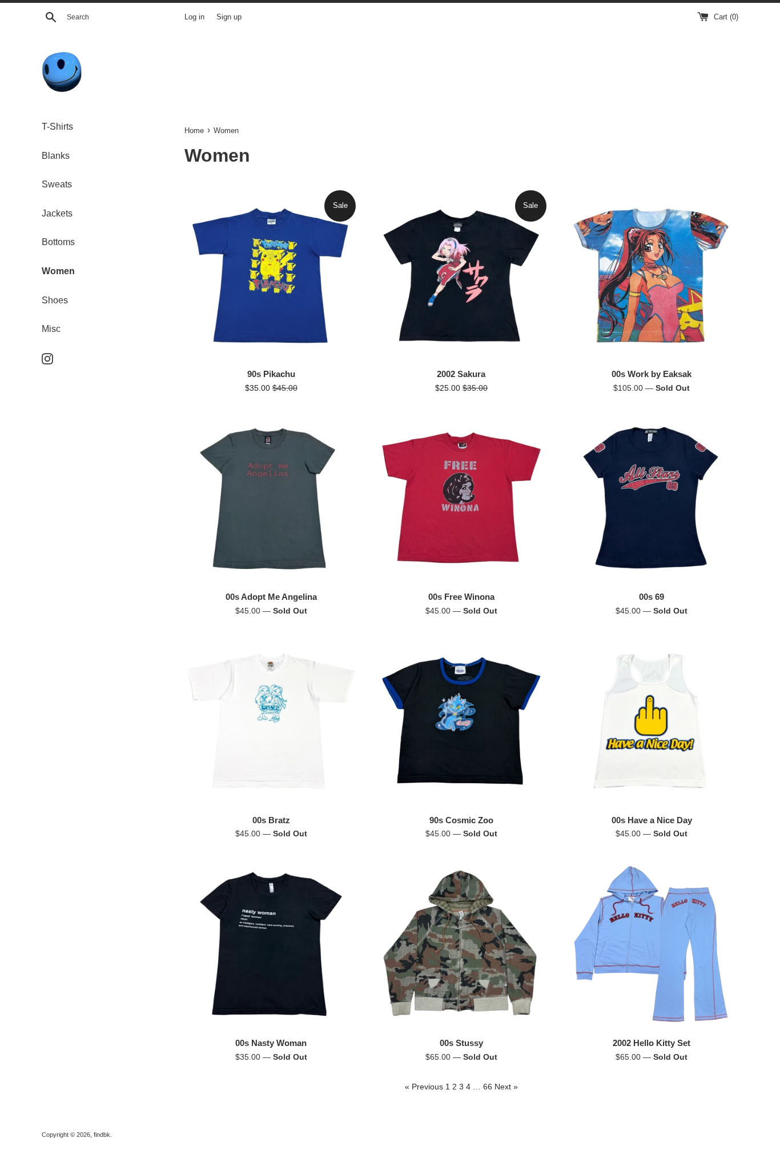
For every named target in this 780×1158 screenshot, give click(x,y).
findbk (102, 1134)
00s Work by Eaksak (651, 374)
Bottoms (58, 242)
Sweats (57, 184)
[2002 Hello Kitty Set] (651, 944)
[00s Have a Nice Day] (651, 720)
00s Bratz (271, 820)
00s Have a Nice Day (652, 820)
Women (58, 271)
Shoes (55, 300)
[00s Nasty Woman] (270, 944)
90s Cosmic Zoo (461, 820)
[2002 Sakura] (461, 275)
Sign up (229, 17)
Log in (194, 17)
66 (487, 1086)
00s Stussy (461, 1043)
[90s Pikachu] (270, 275)
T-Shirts (57, 126)
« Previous (424, 1086)
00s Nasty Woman (271, 1043)
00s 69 (651, 597)
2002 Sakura (461, 374)
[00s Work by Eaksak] (651, 275)
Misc (51, 329)
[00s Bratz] (270, 720)
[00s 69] (651, 497)
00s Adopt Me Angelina (271, 597)
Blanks (56, 156)
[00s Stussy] (461, 944)
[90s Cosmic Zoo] (461, 720)
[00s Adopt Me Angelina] (270, 497)
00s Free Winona (461, 597)
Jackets (57, 213)
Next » (506, 1086)
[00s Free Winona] (461, 497)
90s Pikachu (271, 374)
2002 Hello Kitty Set (651, 1043)
